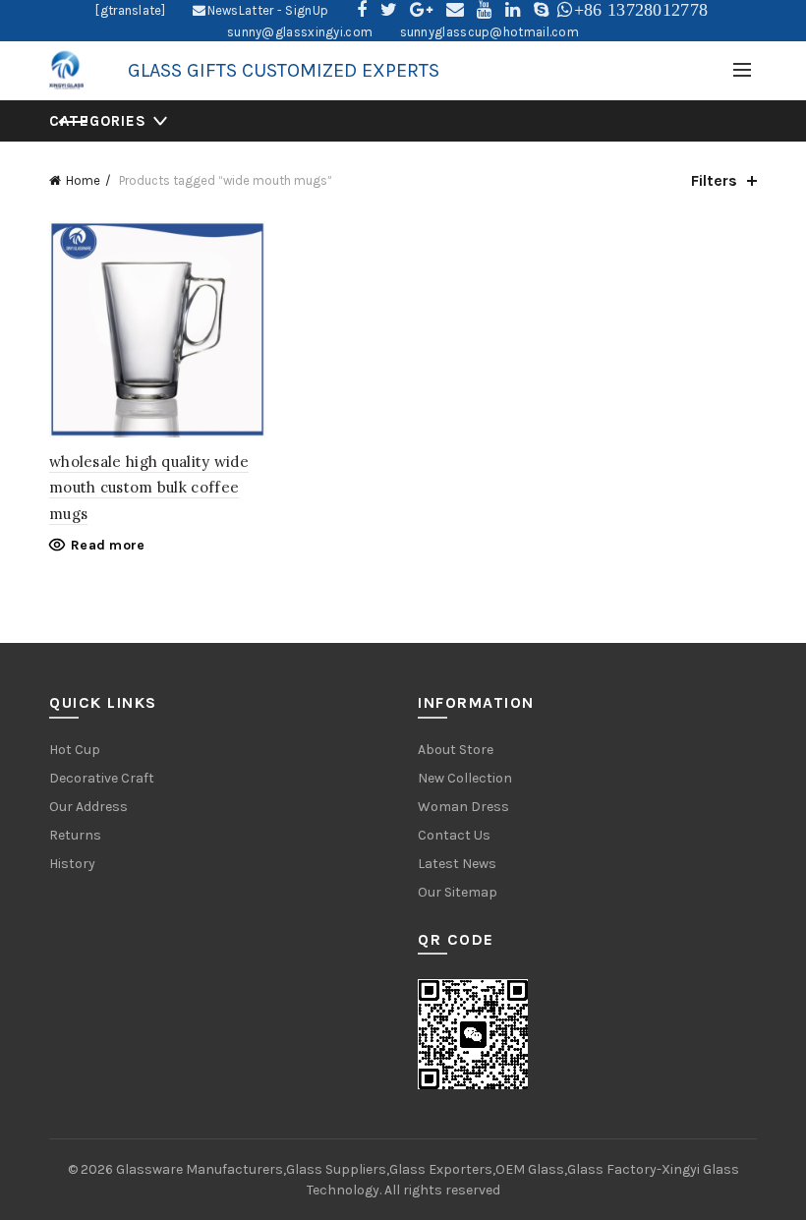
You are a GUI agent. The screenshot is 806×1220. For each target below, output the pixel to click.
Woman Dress (463, 806)
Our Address (88, 806)
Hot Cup (74, 749)
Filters (714, 180)
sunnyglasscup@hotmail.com (490, 32)
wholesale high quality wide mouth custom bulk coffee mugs (149, 487)
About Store (455, 749)
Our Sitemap (457, 892)
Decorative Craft (101, 778)
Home (83, 180)
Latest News (457, 863)
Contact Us (454, 835)
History (72, 863)
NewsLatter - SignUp (267, 10)
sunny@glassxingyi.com (300, 32)
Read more (108, 545)
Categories (97, 121)
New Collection (465, 778)
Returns (75, 835)
